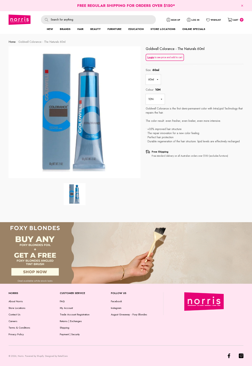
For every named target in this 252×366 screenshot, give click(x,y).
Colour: (153, 90)
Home (12, 42)
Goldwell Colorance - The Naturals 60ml (175, 48)
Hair (80, 29)
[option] (75, 112)
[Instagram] (241, 355)
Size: (152, 70)
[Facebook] (229, 355)
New (50, 29)
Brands (65, 29)
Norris (20, 356)
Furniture (114, 29)
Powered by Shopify (34, 356)
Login (150, 57)
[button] (242, 5)
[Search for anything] (98, 19)
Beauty (95, 29)
